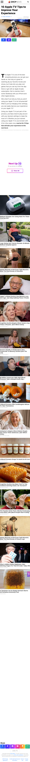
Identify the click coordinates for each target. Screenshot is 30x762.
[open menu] (2, 2)
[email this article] (12, 747)
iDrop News (12, 753)
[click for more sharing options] (14, 39)
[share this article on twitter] (9, 39)
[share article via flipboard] (17, 747)
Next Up (15, 163)
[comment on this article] (22, 747)
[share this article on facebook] (3, 39)
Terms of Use (22, 759)
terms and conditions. (18, 755)
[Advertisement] (15, 58)
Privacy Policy (26, 759)
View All (16, 171)
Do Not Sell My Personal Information (15, 759)
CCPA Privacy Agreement (5, 759)
